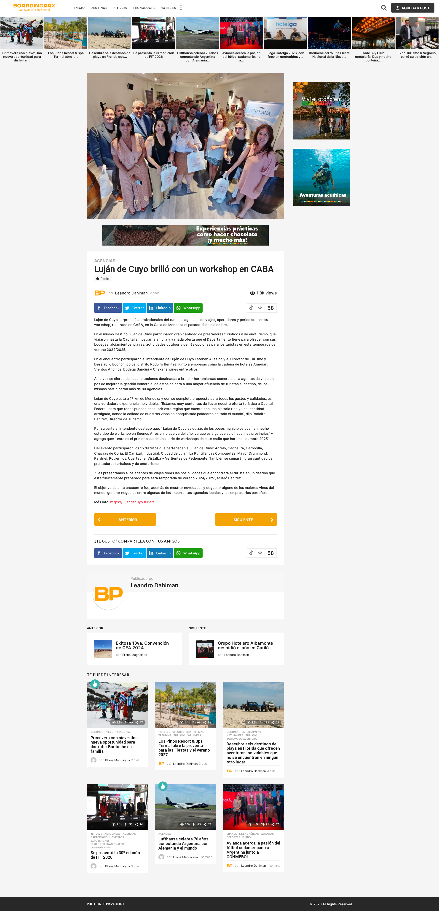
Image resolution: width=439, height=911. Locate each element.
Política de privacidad (105, 904)
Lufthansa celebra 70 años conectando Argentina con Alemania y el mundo (183, 843)
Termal (198, 732)
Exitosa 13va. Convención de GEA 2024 (142, 645)
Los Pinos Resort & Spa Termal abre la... (66, 54)
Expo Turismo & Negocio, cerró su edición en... (417, 54)
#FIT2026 (96, 833)
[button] (180, 8)
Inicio (79, 8)
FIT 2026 (120, 8)
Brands (232, 833)
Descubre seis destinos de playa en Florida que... (109, 54)
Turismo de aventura (242, 738)
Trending (164, 735)
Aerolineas (112, 833)
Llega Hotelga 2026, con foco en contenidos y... (285, 54)
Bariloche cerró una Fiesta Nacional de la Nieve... (329, 54)
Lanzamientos (101, 847)
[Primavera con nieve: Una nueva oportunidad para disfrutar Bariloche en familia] (117, 705)
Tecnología (144, 8)
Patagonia (122, 732)
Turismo (179, 735)
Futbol (247, 837)
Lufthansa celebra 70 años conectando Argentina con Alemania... (197, 56)
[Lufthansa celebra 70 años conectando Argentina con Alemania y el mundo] (185, 807)
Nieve (109, 732)
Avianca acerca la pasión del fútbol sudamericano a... (241, 56)
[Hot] (94, 684)
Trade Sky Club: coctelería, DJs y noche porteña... (373, 56)
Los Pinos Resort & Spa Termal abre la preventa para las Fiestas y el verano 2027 (184, 748)
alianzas (267, 833)
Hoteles (168, 8)
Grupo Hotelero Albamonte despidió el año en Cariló (245, 645)
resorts (178, 732)
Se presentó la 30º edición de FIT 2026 (153, 54)
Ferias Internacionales (107, 844)
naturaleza (235, 735)
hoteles (164, 732)
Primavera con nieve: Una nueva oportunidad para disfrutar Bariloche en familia (114, 744)
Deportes (233, 837)
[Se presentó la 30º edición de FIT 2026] (117, 807)
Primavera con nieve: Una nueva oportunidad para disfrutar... (22, 56)
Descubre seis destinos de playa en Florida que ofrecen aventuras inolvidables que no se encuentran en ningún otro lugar (253, 753)
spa (188, 732)
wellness (194, 735)
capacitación (100, 837)
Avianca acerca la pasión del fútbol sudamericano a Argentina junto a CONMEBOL (253, 850)
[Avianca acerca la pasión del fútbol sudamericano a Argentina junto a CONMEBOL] (253, 807)
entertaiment (251, 732)
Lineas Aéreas (249, 833)
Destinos (99, 8)
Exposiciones (100, 840)
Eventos (118, 837)
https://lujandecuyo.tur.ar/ (132, 502)
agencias (104, 261)
